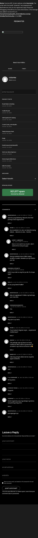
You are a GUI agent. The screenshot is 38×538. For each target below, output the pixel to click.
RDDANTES (19, 21)
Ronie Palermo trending (8, 104)
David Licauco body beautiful (9, 145)
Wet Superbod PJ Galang (9, 117)
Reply (9, 223)
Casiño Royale (6, 111)
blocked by (17, 192)
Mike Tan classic (6, 166)
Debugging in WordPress (7, 9)
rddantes (12, 78)
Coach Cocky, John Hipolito (9, 124)
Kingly (3, 138)
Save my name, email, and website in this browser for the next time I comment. (18, 482)
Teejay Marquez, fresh (8, 131)
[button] (2, 21)
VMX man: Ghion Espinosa (9, 152)
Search (34, 91)
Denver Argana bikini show (9, 159)
